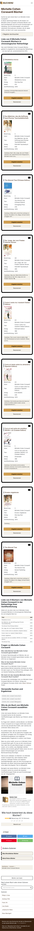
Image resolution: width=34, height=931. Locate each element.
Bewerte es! (17, 824)
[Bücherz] (6, 3)
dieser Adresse (26, 683)
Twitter (25, 836)
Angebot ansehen (17, 98)
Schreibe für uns (25, 926)
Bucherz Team (13, 797)
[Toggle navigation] (32, 3)
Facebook (9, 836)
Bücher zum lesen (17, 878)
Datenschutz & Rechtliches (9, 927)
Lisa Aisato (5, 906)
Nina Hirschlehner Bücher (10, 853)
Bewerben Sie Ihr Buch (14, 926)
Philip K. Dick (6, 895)
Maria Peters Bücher (8, 858)
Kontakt (19, 927)
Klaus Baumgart (6, 913)
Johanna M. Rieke (7, 909)
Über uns (4, 926)
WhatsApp (25, 840)
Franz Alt (4, 902)
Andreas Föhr (6, 899)
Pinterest (9, 840)
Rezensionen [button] (17, 102)
